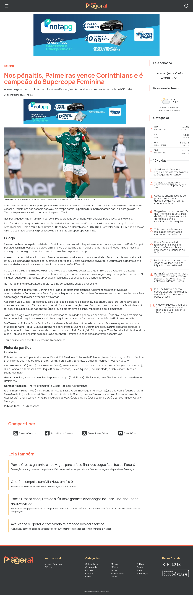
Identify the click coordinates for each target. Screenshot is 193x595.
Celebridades (91, 564)
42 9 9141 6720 (169, 78)
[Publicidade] (96, 35)
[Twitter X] (174, 564)
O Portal (48, 567)
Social (139, 570)
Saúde (140, 567)
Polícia (114, 576)
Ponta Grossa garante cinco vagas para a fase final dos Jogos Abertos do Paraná (73, 464)
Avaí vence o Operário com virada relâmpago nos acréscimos (57, 524)
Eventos (89, 573)
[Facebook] (164, 564)
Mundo (114, 564)
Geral (88, 576)
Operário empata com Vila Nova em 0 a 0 (42, 481)
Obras (114, 570)
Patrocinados (117, 573)
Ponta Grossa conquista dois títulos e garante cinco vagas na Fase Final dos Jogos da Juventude (74, 501)
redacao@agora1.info (169, 73)
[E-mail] (179, 564)
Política (140, 564)
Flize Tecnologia (103, 592)
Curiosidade (91, 567)
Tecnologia (142, 573)
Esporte (9, 66)
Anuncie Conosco (53, 564)
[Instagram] (169, 564)
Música (114, 567)
